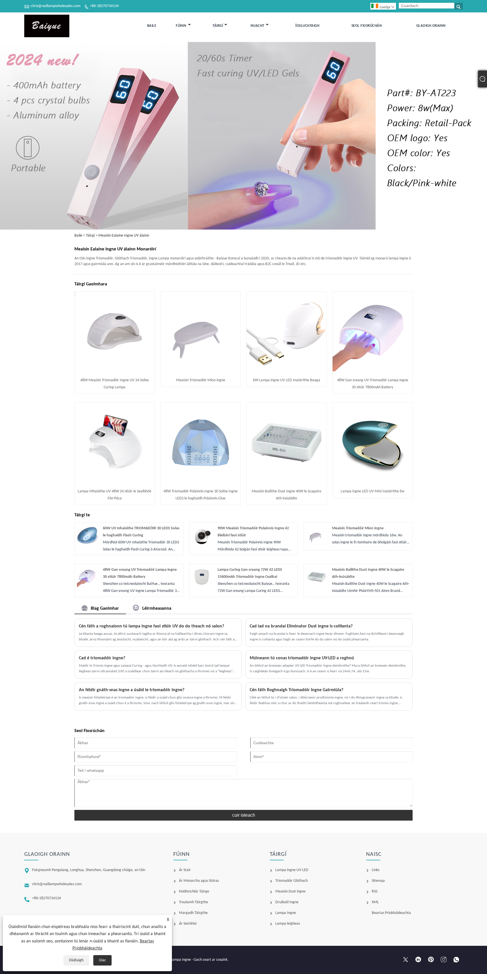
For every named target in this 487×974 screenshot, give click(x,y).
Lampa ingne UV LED (291, 870)
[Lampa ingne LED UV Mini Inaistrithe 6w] (372, 481)
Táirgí (217, 26)
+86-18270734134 (104, 6)
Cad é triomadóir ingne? (102, 658)
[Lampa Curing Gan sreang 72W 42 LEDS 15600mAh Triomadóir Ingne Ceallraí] (201, 586)
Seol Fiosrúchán (366, 26)
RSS (374, 891)
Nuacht (257, 26)
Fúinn (181, 26)
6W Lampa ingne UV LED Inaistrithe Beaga (286, 380)
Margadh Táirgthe (193, 913)
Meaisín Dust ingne (290, 891)
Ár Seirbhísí (187, 924)
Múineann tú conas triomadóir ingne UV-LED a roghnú (302, 658)
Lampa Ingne (285, 913)
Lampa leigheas (287, 924)
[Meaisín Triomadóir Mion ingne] (200, 370)
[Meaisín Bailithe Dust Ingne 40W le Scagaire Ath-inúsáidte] (286, 481)
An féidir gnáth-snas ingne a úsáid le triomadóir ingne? (131, 690)
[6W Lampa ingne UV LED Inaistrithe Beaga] (286, 370)
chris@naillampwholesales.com (55, 6)
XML (375, 902)
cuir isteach (243, 815)
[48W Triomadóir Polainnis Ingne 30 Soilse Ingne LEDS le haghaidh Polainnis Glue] (200, 481)
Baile (151, 26)
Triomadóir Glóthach (291, 881)
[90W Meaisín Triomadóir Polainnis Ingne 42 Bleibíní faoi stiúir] (201, 545)
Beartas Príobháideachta (391, 913)
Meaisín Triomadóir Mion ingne (200, 380)
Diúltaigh (76, 960)
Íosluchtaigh (307, 26)
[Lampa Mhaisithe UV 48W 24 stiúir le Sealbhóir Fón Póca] (114, 481)
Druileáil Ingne (286, 902)
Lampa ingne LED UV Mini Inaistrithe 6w (372, 491)
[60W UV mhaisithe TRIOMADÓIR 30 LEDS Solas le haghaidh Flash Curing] (87, 545)
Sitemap (378, 881)
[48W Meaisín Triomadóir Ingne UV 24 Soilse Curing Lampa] (114, 370)
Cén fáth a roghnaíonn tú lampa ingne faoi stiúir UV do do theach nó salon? (151, 626)
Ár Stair (185, 870)
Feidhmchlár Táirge (194, 891)
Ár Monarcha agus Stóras (199, 881)
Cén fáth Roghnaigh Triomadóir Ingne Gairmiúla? (296, 690)
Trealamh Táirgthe (193, 902)
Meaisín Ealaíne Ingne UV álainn (123, 235)
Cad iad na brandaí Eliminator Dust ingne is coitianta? (301, 626)
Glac (102, 960)
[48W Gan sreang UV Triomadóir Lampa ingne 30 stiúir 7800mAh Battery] (372, 370)
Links (375, 870)
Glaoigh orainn (431, 26)
